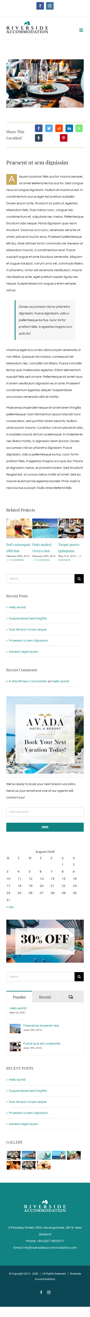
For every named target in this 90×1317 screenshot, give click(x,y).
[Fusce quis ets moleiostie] (15, 1045)
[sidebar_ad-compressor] (45, 698)
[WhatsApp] (79, 128)
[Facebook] (39, 128)
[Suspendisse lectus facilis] (58, 1155)
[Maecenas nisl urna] (28, 1165)
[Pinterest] (63, 138)
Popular (19, 996)
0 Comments (17, 560)
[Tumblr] (39, 138)
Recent (45, 996)
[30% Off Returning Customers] (45, 921)
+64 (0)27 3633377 (50, 1241)
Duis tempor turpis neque (27, 629)
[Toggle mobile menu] (81, 30)
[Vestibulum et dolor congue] (13, 1165)
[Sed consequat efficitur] (43, 1165)
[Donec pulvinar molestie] (74, 1155)
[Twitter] (49, 128)
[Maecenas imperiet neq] (15, 1027)
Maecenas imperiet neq (41, 1025)
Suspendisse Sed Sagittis (28, 618)
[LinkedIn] (69, 128)
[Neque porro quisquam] (13, 1155)
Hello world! (17, 607)
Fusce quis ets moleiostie (41, 1043)
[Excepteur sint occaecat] (43, 1155)
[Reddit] (59, 128)
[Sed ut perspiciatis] (28, 1155)
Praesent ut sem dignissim (28, 640)
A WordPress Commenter (28, 681)
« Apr (10, 907)
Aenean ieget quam (24, 651)
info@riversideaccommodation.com (50, 1247)
